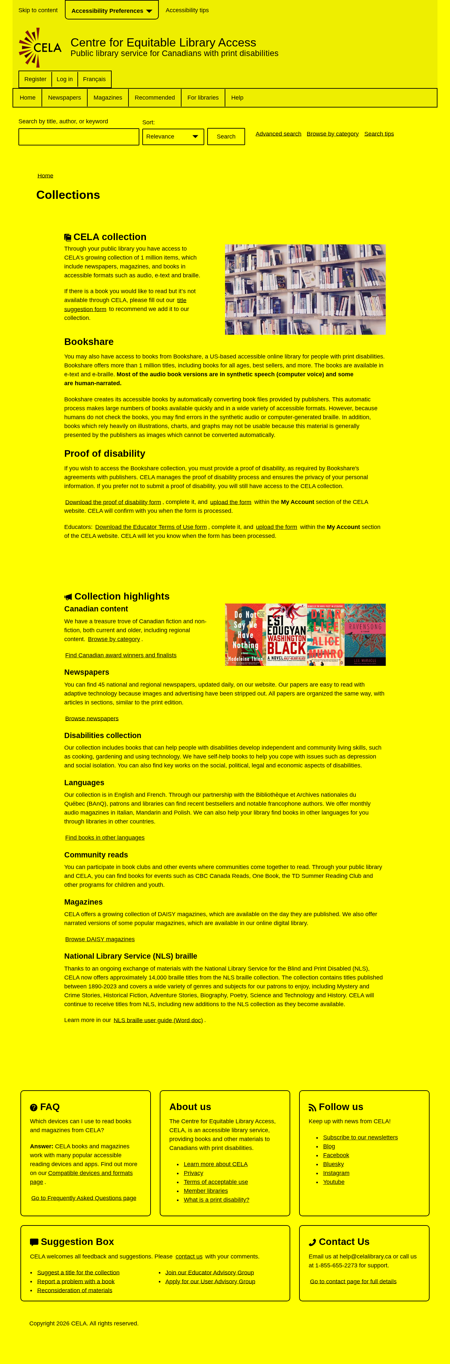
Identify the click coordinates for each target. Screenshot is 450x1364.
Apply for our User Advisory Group (210, 1281)
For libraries (203, 97)
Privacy (193, 1173)
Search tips (379, 133)
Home (28, 97)
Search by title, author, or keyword (63, 121)
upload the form (230, 502)
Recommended (155, 97)
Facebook (336, 1155)
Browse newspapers (92, 718)
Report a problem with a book (76, 1281)
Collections (68, 195)
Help (237, 97)
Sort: (148, 122)
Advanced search (278, 133)
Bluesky (333, 1164)
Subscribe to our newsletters (360, 1137)
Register (35, 79)
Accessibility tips (187, 10)
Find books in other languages (105, 837)
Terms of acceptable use (216, 1182)
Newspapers (64, 97)
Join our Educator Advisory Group (209, 1272)
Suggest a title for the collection (78, 1272)
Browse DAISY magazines (100, 939)
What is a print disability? (216, 1199)
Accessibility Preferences (107, 11)
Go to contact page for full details (353, 1281)
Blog (329, 1146)
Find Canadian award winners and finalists (121, 655)
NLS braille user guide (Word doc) (158, 1020)
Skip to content (38, 10)
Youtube (334, 1182)
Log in (65, 79)
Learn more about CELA (216, 1164)
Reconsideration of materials (74, 1290)
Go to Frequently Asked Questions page (83, 1197)
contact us (189, 1256)
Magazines (108, 97)
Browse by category (333, 133)
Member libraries (206, 1191)
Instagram (336, 1173)
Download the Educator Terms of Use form (151, 527)
